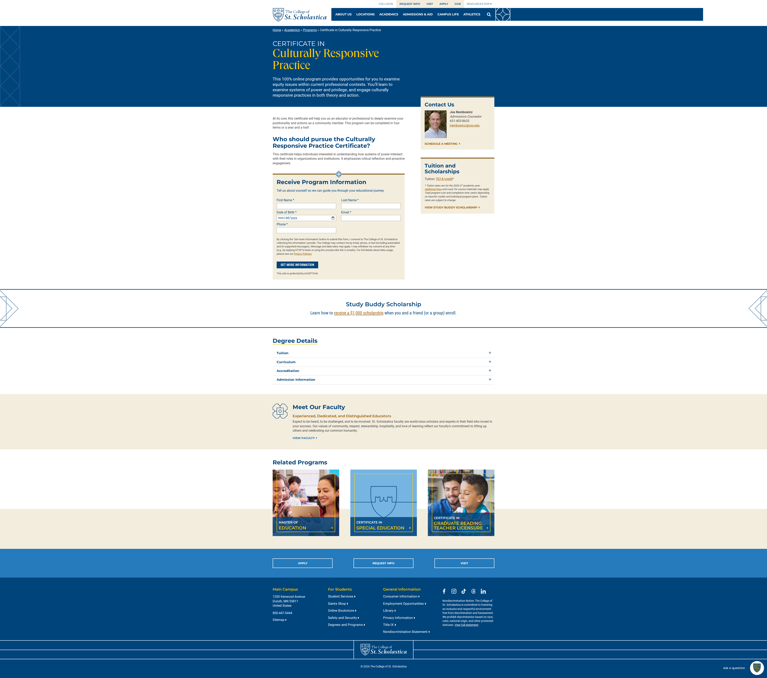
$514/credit (444, 179)
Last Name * (350, 200)
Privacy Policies (303, 253)
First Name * (285, 200)
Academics (292, 30)
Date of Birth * (287, 212)
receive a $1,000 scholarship (359, 312)
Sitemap (278, 620)
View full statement (466, 625)
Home (277, 30)
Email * (346, 212)
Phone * (282, 224)
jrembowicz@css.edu (465, 125)
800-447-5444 (282, 613)
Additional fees (433, 189)
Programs (310, 30)
